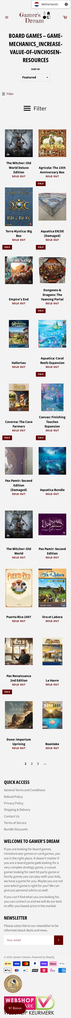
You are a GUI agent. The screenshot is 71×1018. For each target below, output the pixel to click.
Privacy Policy (13, 803)
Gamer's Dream (22, 957)
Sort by (35, 69)
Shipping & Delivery (17, 809)
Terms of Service (15, 823)
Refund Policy (13, 796)
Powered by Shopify (43, 957)
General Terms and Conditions (24, 790)
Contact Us (11, 816)
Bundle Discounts (16, 829)
